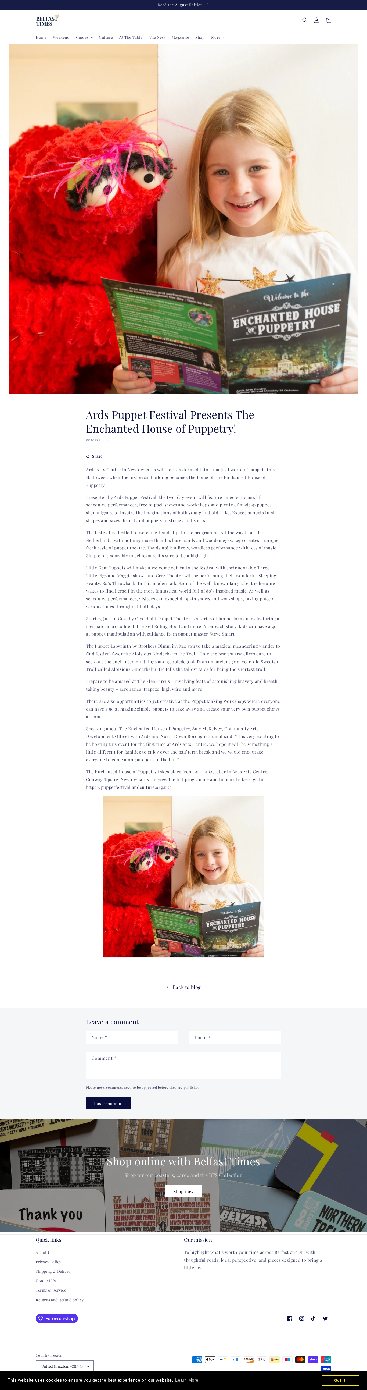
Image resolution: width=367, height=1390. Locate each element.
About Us (44, 1252)
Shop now (184, 1191)
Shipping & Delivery (54, 1271)
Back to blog (187, 987)
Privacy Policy (48, 1261)
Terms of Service (51, 1290)
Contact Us (46, 1280)
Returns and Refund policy (60, 1299)
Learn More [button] (187, 1380)
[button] (84, 37)
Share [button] (97, 456)
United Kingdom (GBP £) (62, 1366)
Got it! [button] (340, 1380)
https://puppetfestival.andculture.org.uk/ (128, 787)
